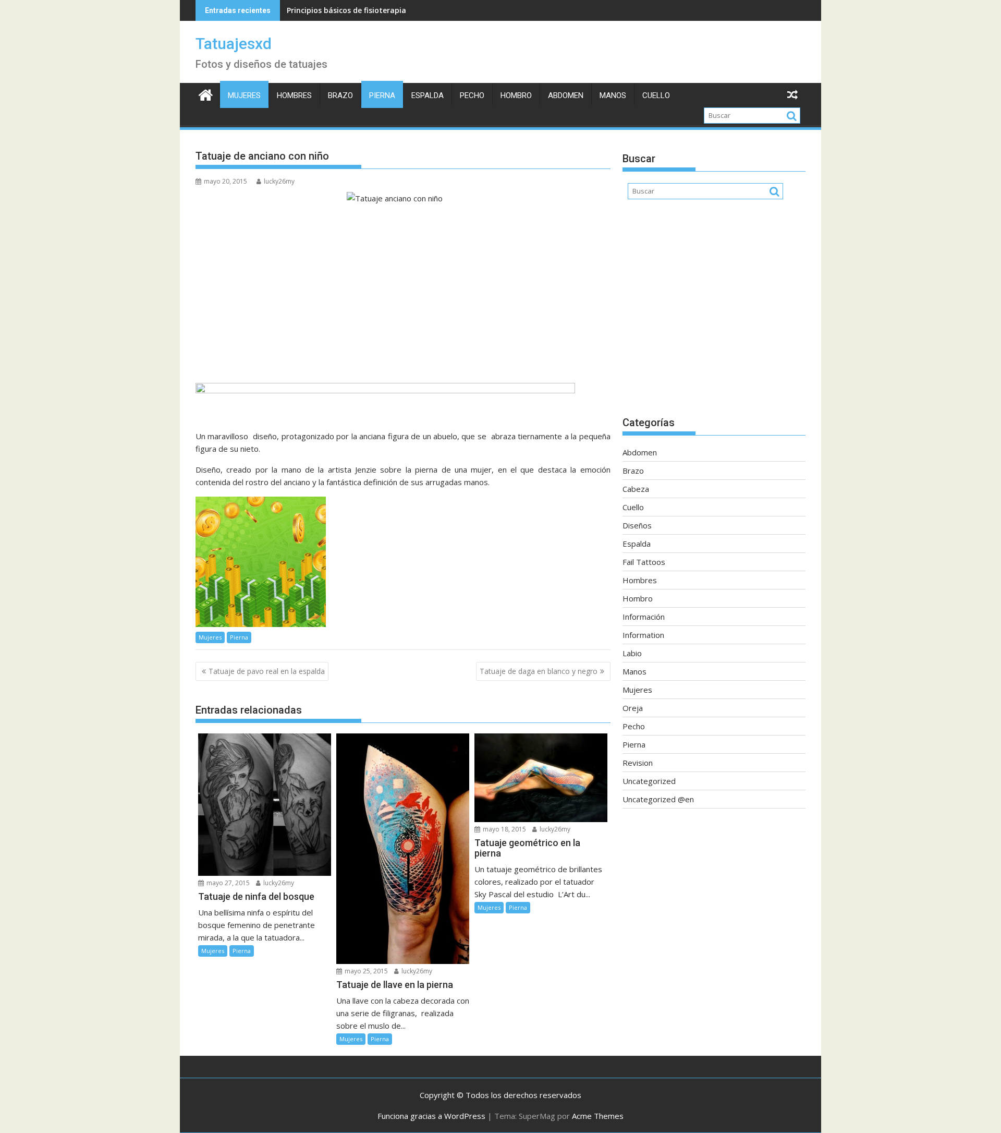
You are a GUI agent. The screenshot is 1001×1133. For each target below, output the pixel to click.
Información (643, 616)
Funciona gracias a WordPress (431, 1116)
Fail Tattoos (643, 562)
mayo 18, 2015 (503, 829)
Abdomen (565, 95)
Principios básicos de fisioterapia (346, 10)
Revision (637, 762)
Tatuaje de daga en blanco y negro (538, 671)
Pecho (472, 95)
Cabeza (635, 489)
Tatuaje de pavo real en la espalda (267, 671)
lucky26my (279, 181)
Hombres (294, 95)
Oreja (632, 708)
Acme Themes (598, 1116)
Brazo (340, 95)
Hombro (516, 95)
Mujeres (244, 95)
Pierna (382, 95)
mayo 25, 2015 (365, 971)
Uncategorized (649, 781)
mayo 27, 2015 (227, 882)
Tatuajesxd (234, 43)
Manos (613, 95)
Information (643, 635)
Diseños (637, 525)
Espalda (427, 95)
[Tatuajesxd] (205, 93)
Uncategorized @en (658, 799)
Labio (632, 653)
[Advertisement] (713, 313)
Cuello (656, 95)
